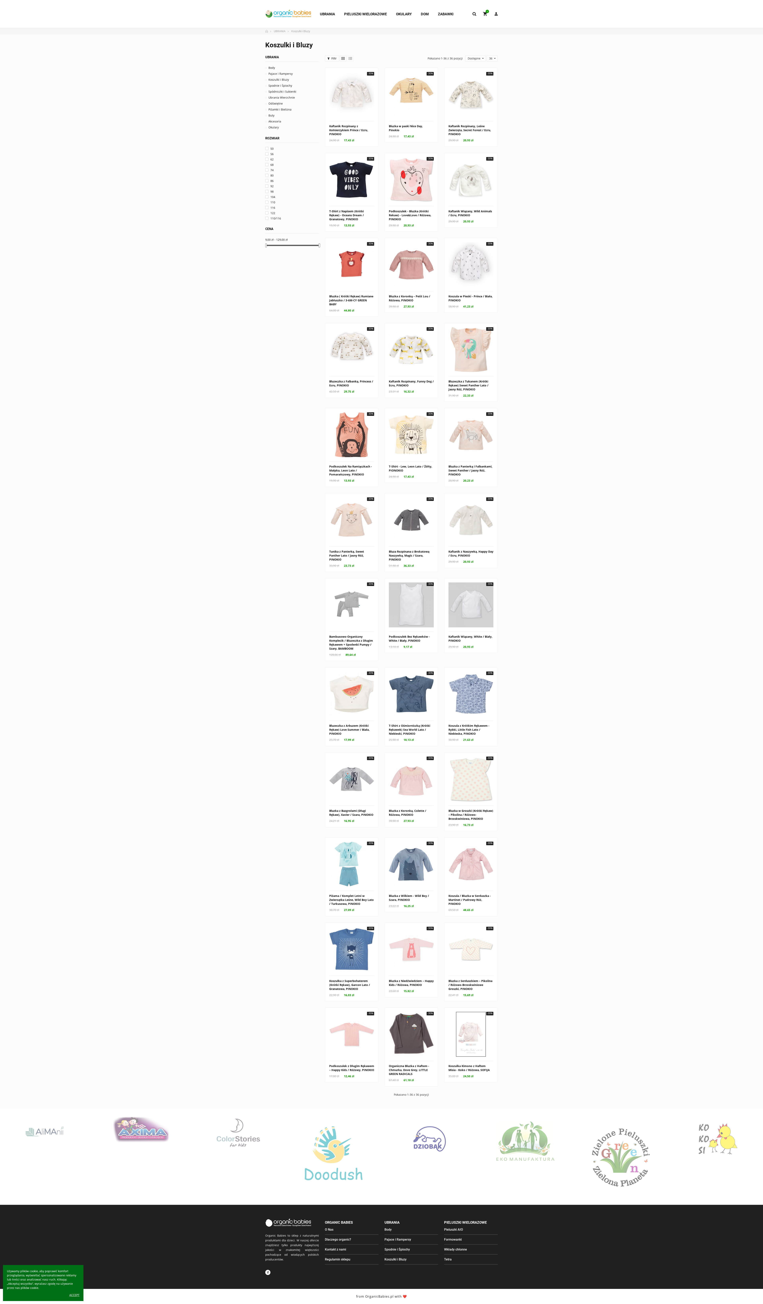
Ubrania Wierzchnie (281, 97)
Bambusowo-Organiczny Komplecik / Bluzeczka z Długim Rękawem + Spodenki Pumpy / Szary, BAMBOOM (351, 642)
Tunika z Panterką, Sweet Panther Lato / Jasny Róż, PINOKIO (346, 555)
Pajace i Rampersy (280, 74)
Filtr (334, 58)
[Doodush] (237, 1157)
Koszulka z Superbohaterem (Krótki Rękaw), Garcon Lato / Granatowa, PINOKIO (349, 985)
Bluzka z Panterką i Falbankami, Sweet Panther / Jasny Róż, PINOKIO (470, 470)
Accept (74, 1295)
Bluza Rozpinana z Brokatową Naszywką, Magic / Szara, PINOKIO (409, 555)
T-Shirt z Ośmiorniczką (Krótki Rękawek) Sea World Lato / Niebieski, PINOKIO (409, 729)
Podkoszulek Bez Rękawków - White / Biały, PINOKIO (409, 638)
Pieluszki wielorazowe (465, 1222)
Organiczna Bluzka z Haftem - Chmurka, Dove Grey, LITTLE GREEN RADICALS (409, 1070)
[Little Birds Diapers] (718, 1139)
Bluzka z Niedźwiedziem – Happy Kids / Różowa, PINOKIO (411, 983)
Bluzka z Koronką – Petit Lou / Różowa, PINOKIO (409, 298)
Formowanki (453, 1239)
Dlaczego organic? (338, 1239)
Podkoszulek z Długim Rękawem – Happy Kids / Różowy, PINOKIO (351, 1068)
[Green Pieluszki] (526, 1157)
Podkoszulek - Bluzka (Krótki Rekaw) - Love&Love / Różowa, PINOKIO (410, 215)
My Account (494, 13)
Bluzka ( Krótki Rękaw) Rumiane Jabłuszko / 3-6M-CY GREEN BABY (351, 300)
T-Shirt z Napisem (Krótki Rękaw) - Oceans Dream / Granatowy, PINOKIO (346, 215)
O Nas (329, 1229)
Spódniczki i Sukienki (282, 91)
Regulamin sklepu (337, 1259)
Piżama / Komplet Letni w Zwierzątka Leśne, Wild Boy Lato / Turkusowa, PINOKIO (351, 900)
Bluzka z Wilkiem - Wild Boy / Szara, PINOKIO (409, 898)
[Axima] (45, 1130)
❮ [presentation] (8, 1163)
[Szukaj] (474, 13)
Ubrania (392, 1222)
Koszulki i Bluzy (278, 80)
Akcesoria (274, 121)
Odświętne (275, 103)
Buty (271, 115)
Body (271, 68)
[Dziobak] (333, 1139)
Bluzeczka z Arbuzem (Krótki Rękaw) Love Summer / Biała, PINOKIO (349, 729)
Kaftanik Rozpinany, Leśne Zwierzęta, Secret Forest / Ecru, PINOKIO (469, 130)
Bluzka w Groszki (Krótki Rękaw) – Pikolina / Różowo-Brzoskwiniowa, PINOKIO (470, 815)
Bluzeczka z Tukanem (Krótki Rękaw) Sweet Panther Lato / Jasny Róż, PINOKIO (468, 385)
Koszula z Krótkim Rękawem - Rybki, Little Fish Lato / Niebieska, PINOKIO (468, 729)
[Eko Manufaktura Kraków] (429, 1141)
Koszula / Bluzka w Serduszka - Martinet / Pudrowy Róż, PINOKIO (469, 900)
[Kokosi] (622, 1139)
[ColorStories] (141, 1132)
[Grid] (343, 58)
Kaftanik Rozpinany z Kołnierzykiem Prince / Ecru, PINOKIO (348, 130)
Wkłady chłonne (455, 1249)
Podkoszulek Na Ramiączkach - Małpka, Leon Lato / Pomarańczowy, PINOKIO (350, 470)
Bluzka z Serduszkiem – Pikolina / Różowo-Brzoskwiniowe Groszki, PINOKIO (470, 985)
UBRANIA (272, 57)
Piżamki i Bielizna (279, 109)
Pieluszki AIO (453, 1229)
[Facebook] (267, 1272)
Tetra (448, 1259)
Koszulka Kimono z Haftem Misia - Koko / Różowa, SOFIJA (469, 1068)
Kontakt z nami (335, 1249)
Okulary (273, 127)
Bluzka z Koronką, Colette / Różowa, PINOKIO (407, 813)
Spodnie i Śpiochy (280, 85)
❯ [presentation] (755, 1163)
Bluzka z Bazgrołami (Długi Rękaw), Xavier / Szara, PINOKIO (351, 813)
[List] (350, 58)
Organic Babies (339, 1222)
